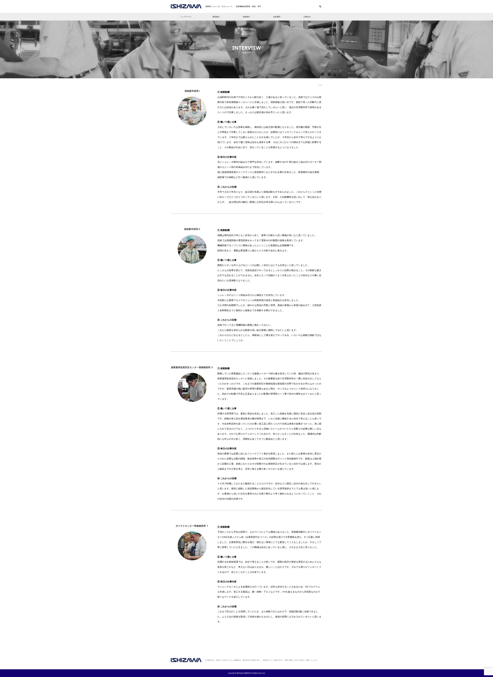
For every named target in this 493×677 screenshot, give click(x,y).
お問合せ (307, 16)
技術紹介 (246, 16)
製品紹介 (216, 16)
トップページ (186, 16)
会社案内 (276, 16)
